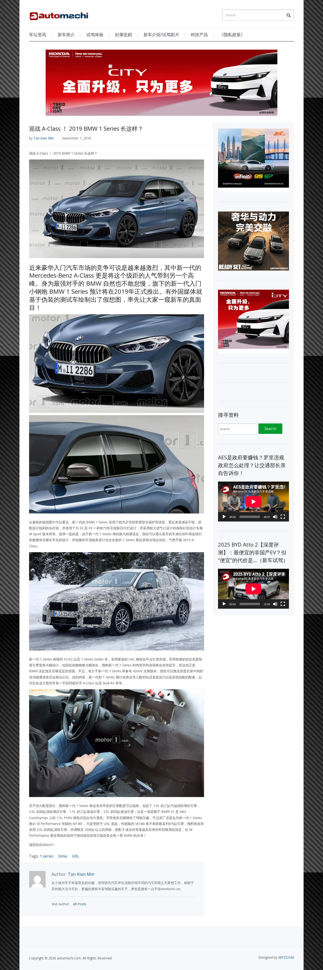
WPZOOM (286, 957)
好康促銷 (123, 34)
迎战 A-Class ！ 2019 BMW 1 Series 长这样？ (86, 128)
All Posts (79, 904)
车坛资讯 (37, 34)
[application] (253, 502)
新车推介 (66, 34)
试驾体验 (94, 34)
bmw (62, 856)
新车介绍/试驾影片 (161, 34)
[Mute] (275, 516)
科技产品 (199, 34)
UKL (75, 856)
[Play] (224, 516)
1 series (46, 856)
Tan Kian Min (44, 138)
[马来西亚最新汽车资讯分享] (59, 14)
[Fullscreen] (282, 516)
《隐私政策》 (232, 34)
